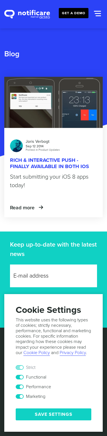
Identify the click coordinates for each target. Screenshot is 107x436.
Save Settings (53, 414)
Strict (30, 367)
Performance (38, 387)
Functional (36, 377)
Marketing (35, 396)
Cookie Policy (36, 353)
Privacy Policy (73, 353)
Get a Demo (73, 13)
